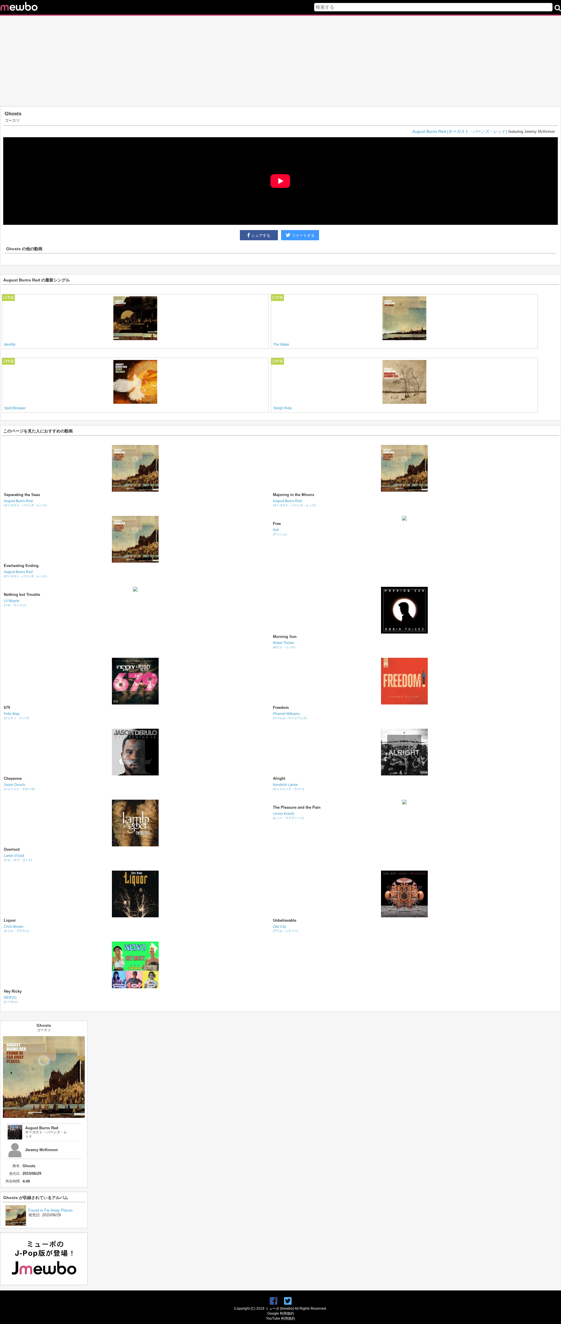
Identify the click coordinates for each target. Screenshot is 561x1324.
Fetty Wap (16, 716)
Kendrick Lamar (288, 787)
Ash (279, 532)
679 (7, 707)
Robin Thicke (284, 645)
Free (277, 523)
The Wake (281, 344)
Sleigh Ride (282, 408)
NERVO (10, 999)
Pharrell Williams (290, 716)
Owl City (285, 928)
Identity (9, 344)
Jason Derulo (19, 787)
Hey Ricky (13, 991)
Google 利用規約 (280, 1313)
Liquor (10, 920)
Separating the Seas (22, 495)
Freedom (281, 707)
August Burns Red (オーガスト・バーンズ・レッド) (459, 131)
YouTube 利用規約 (280, 1318)
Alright (279, 778)
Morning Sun (285, 636)
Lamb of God (18, 858)
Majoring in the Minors (293, 495)
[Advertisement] (280, 61)
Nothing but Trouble (22, 594)
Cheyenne (13, 778)
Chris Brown (16, 928)
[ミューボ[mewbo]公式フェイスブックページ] (273, 1301)
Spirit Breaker (15, 408)
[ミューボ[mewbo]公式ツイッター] (288, 1301)
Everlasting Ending (21, 565)
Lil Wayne (15, 603)
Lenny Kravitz (288, 816)
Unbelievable (284, 920)
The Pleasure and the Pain (297, 807)
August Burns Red (25, 503)
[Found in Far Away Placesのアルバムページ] (16, 1224)
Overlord (12, 849)
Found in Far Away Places (50, 1210)
